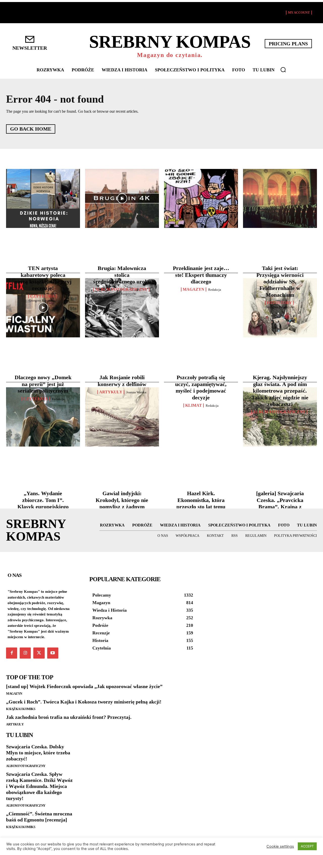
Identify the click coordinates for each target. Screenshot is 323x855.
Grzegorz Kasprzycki (43, 300)
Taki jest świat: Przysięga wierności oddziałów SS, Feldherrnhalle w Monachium (280, 281)
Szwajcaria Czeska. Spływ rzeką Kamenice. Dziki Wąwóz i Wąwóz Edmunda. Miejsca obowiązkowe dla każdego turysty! (39, 786)
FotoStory (279, 303)
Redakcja (214, 289)
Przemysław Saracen (280, 416)
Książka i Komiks (20, 709)
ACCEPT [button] (307, 846)
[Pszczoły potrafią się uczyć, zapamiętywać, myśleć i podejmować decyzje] (201, 307)
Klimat (193, 405)
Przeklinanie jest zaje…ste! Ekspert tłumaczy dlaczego (201, 275)
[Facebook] (11, 653)
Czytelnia (42, 296)
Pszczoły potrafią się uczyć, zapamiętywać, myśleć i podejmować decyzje (201, 387)
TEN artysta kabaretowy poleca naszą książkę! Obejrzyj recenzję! (42, 278)
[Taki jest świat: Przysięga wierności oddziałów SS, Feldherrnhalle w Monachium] (280, 198)
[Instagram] (25, 653)
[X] (38, 653)
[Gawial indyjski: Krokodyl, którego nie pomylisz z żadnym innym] (122, 416)
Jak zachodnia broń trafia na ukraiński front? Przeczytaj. (68, 717)
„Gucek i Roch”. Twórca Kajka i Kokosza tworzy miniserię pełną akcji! (84, 701)
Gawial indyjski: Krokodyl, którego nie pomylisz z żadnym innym (122, 503)
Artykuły (14, 724)
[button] (283, 70)
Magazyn (193, 289)
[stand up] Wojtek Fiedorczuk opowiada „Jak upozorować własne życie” (84, 686)
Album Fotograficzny (121, 289)
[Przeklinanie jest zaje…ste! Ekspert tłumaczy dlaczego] (201, 198)
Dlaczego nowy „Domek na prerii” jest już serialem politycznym (43, 384)
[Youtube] (52, 653)
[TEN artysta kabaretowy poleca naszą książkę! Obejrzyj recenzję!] (43, 198)
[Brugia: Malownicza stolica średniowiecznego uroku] (122, 198)
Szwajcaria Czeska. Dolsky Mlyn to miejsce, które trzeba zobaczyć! (38, 752)
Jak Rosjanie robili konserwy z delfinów (122, 380)
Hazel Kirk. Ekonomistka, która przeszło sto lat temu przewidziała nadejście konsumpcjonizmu (201, 506)
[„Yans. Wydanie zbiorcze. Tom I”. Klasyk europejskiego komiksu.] (43, 416)
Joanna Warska (136, 392)
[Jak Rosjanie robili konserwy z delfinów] (122, 307)
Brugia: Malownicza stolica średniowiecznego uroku (122, 275)
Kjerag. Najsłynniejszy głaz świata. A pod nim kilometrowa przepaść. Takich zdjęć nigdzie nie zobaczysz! (279, 390)
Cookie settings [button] (280, 846)
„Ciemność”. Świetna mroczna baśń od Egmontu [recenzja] (39, 816)
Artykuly (110, 392)
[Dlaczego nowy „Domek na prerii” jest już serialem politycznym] (43, 307)
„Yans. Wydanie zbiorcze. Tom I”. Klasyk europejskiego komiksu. (43, 503)
